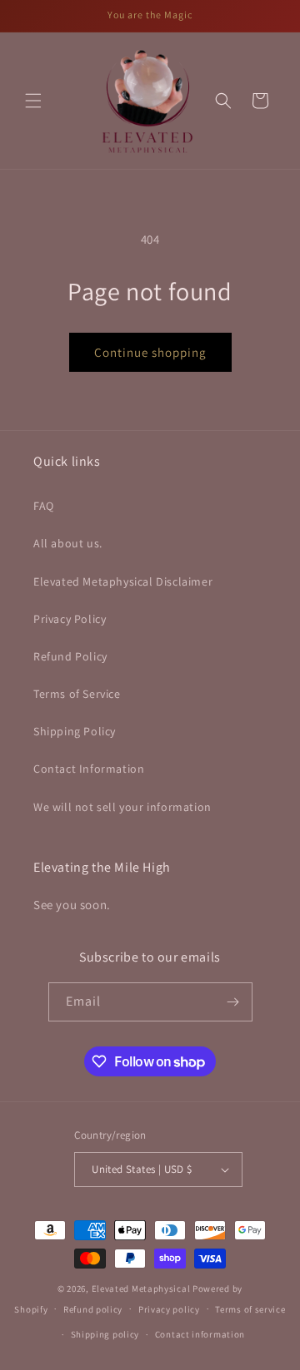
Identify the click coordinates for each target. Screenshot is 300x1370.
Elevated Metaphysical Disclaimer (122, 581)
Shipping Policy (74, 731)
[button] (33, 100)
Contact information (200, 1334)
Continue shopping (150, 352)
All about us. (67, 543)
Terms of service (250, 1309)
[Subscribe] (233, 1001)
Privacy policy (169, 1309)
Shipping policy (105, 1334)
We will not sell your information (122, 806)
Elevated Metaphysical (142, 1288)
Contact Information (88, 768)
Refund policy (92, 1309)
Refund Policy (70, 656)
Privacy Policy (69, 618)
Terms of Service (77, 693)
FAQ (43, 505)
